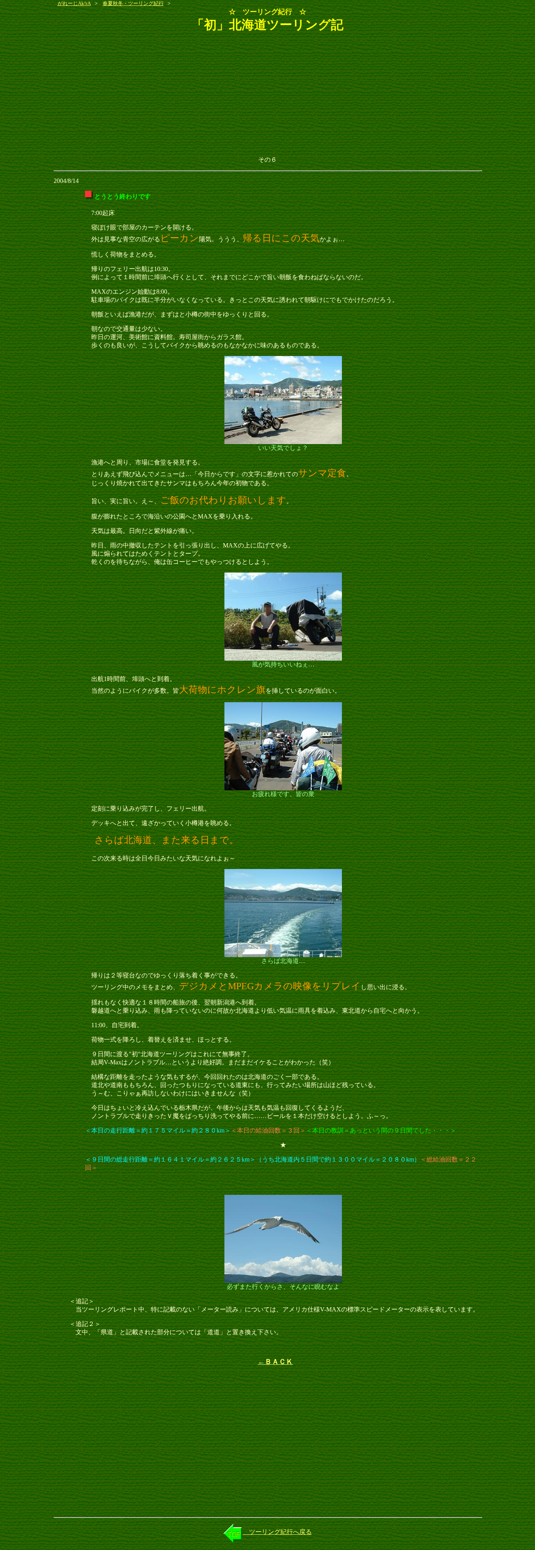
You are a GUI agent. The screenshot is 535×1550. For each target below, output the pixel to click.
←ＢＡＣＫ (275, 1362)
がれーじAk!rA (74, 3)
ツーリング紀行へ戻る (277, 1531)
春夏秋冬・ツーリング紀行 (133, 3)
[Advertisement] (268, 95)
